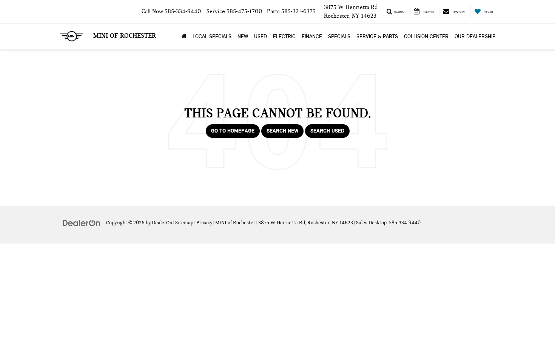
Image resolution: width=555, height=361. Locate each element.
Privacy (204, 223)
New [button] (242, 36)
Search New (282, 131)
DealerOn (162, 223)
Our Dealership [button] (475, 36)
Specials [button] (339, 36)
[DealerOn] (81, 222)
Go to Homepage (232, 131)
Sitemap (184, 223)
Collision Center (426, 36)
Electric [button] (284, 36)
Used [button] (260, 36)
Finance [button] (312, 36)
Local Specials (212, 36)
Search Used (327, 131)
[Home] (184, 36)
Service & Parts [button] (377, 36)
